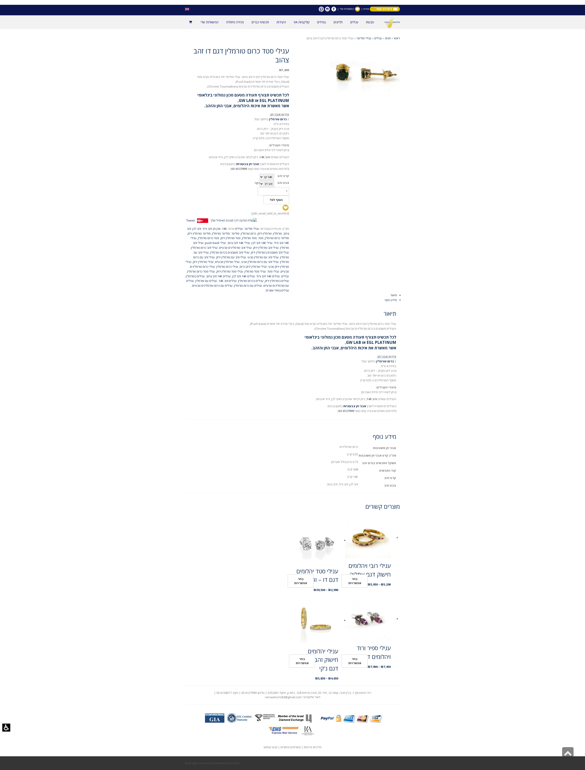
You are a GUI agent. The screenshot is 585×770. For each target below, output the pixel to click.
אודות (366, 9)
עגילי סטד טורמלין (255, 271)
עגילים (378, 38)
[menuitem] (370, 22)
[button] (6, 728)
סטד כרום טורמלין (208, 238)
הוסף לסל (276, 200)
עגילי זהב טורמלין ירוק (266, 248)
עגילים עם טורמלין (206, 281)
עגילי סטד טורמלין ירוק (229, 271)
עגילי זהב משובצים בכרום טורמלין (230, 252)
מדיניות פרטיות (313, 747)
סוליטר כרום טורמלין (277, 238)
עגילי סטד (273, 271)
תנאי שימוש (270, 747)
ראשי (397, 38)
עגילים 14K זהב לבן (243, 276)
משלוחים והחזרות (290, 747)
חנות (388, 38)
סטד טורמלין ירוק (231, 238)
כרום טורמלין (248, 233)
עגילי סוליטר (363, 38)
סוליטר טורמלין (221, 233)
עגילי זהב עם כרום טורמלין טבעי (260, 262)
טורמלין (277, 233)
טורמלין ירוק (265, 233)
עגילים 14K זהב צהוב (218, 276)
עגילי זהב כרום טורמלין (204, 248)
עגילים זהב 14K (227, 281)
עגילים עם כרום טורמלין (248, 285)
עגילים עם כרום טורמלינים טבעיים (212, 285)
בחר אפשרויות (354, 581)
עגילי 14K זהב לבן (262, 243)
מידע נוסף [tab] (391, 300)
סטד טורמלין (249, 238)
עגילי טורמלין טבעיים (227, 262)
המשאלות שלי (347, 9)
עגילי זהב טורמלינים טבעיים (235, 248)
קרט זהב (283, 175)
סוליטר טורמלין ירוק (199, 233)
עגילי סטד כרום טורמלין (201, 271)
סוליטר (235, 233)
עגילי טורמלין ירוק (203, 262)
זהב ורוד (207, 229)
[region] (292, 38)
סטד (260, 238)
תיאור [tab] (393, 295)
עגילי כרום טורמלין (227, 267)
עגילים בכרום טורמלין (250, 281)
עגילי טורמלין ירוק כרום (253, 267)
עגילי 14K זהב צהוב (238, 243)
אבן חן (217, 229)
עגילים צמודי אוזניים (277, 290)
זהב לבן (196, 229)
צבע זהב (283, 182)
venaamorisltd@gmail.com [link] (283, 697)
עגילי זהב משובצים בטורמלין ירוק (270, 252)
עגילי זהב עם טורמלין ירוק (231, 257)
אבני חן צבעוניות (247, 164)
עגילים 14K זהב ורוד (268, 276)
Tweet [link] (190, 220)
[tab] (292, 170)
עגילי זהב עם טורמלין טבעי (263, 257)
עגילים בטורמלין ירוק (277, 281)
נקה (257, 183)
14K (224, 229)
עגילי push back (215, 243)
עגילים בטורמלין (195, 276)
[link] (334, 9)
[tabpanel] (292, 360)
